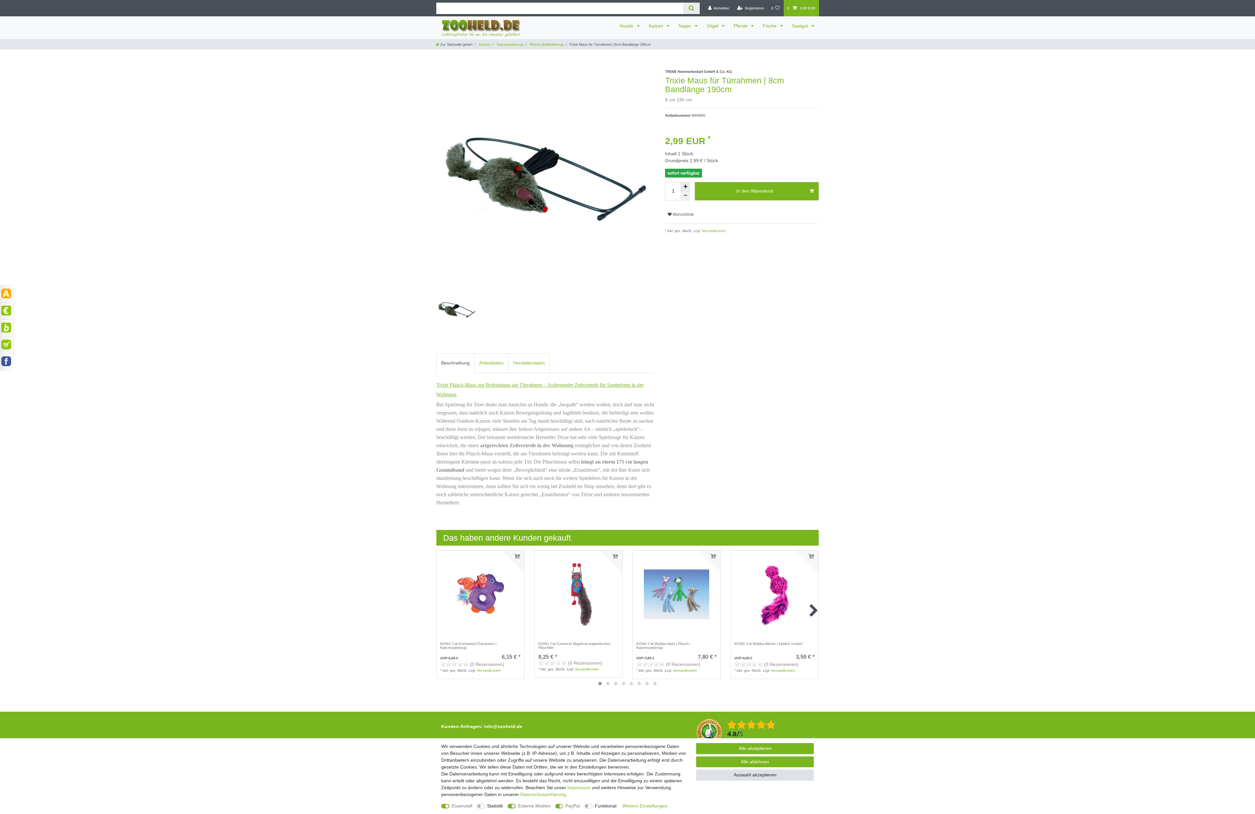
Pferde (741, 25)
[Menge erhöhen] (685, 186)
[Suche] (691, 8)
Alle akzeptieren (755, 748)
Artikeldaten (491, 362)
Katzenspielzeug (509, 44)
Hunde (627, 25)
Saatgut (800, 25)
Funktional (605, 805)
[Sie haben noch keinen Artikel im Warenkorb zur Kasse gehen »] (6, 344)
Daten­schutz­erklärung (543, 794)
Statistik (495, 805)
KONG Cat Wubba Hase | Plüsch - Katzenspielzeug (663, 646)
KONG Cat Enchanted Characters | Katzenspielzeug (468, 646)
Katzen (656, 25)
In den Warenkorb (754, 191)
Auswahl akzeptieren (755, 774)
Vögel (713, 25)
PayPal (572, 805)
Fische (770, 25)
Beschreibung (455, 362)
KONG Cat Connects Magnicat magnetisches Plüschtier (574, 646)
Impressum (579, 787)
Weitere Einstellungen (644, 805)
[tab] (455, 363)
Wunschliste (683, 214)
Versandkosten (713, 231)
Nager (685, 25)
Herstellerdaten (529, 362)
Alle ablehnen (755, 761)
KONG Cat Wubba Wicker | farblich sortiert (768, 644)
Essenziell (462, 805)
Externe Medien (534, 805)
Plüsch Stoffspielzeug (545, 44)
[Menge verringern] (685, 195)
